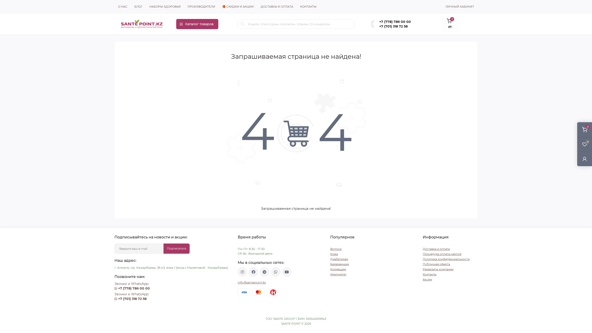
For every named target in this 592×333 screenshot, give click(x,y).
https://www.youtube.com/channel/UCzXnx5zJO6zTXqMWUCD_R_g (286, 272)
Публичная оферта (436, 264)
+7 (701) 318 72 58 (393, 26)
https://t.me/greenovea (264, 272)
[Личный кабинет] (584, 158)
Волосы (336, 249)
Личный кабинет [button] (459, 6)
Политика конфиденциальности (446, 259)
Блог (138, 6)
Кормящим (338, 269)
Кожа (334, 254)
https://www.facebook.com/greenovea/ (253, 272)
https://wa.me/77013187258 (275, 272)
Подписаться (176, 248)
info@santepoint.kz (252, 282)
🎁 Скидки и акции (238, 6)
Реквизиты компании (438, 269)
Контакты (308, 6)
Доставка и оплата (277, 6)
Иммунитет (338, 274)
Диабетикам (339, 259)
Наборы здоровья (165, 6)
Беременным (339, 264)
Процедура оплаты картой (442, 254)
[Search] (243, 24)
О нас (122, 6)
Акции (427, 279)
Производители (201, 6)
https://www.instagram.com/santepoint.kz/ (242, 272)
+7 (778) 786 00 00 (395, 22)
